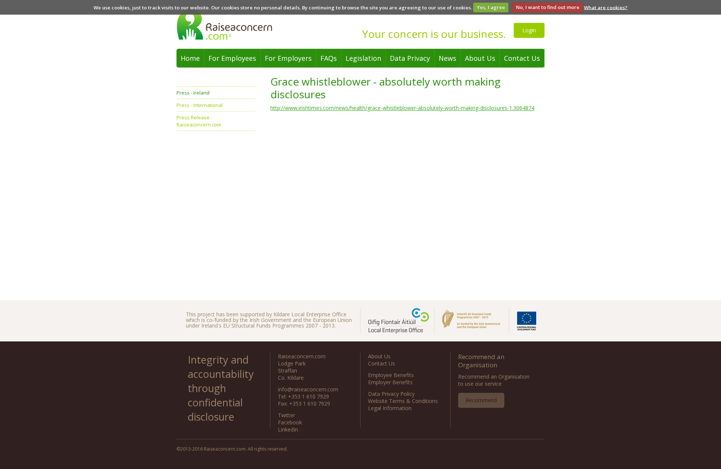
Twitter (286, 415)
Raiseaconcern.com (231, 24)
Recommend (481, 400)
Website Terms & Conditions (403, 400)
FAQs (328, 58)
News (447, 58)
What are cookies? (605, 7)
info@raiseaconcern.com (308, 389)
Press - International (199, 105)
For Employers (288, 58)
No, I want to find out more (547, 7)
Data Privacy (410, 58)
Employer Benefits (390, 382)
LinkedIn (288, 429)
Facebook (290, 422)
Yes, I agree (491, 7)
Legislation (363, 58)
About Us (480, 58)
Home (190, 58)
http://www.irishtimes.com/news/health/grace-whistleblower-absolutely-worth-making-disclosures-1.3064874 (402, 107)
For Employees (232, 58)
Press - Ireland (193, 92)
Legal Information (390, 408)
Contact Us (522, 58)
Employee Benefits (391, 375)
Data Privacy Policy (391, 393)
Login (529, 30)
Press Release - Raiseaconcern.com (198, 121)
